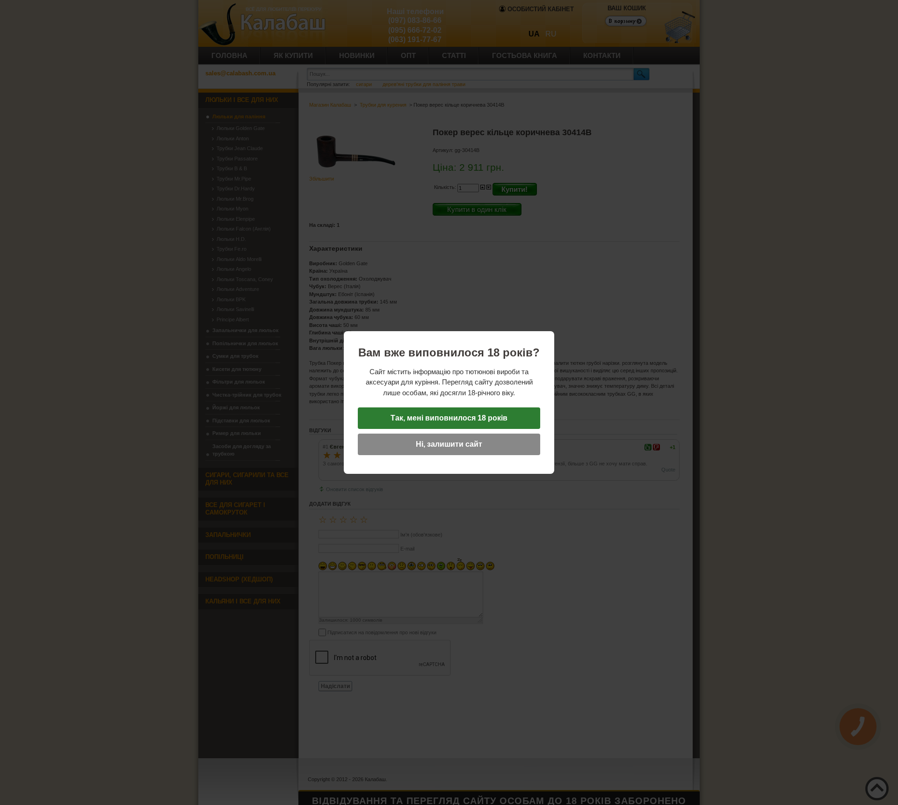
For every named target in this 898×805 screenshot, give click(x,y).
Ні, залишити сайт (449, 444)
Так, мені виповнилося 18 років (449, 418)
